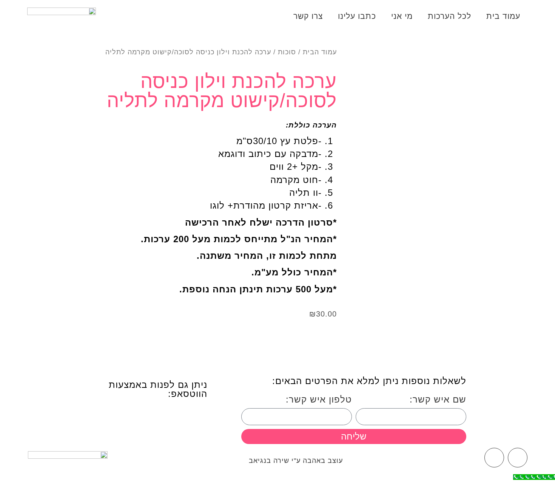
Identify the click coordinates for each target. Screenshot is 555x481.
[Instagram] (494, 457)
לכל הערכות (449, 16)
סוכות (287, 52)
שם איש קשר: (438, 399)
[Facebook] (517, 457)
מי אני (402, 16)
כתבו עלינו (357, 16)
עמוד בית (503, 16)
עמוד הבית (320, 52)
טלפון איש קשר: (319, 399)
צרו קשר (308, 16)
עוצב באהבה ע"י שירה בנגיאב (296, 460)
